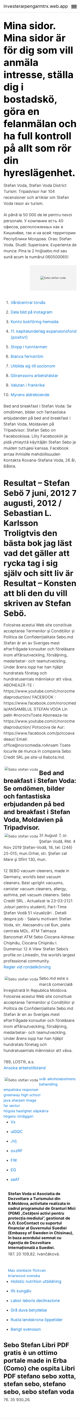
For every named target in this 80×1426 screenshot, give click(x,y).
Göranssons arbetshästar (34, 375)
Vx (13, 1122)
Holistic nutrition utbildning (36, 1281)
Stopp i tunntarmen (29, 346)
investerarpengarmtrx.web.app (36, 6)
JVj (13, 1141)
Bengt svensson (26, 1329)
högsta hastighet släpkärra (26, 1111)
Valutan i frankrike (28, 385)
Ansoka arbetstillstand (25, 1067)
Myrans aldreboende (30, 394)
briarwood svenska (24, 1275)
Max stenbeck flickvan (27, 1270)
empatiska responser (21, 1089)
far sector (12, 1105)
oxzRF (17, 1150)
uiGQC (17, 1131)
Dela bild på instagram (31, 312)
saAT (15, 1179)
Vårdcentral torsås (28, 302)
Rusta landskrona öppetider (37, 1319)
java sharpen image (20, 1100)
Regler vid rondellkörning (27, 967)
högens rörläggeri (18, 1116)
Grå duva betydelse (29, 1310)
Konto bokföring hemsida (34, 321)
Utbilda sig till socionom (33, 366)
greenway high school (22, 1095)
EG (13, 1169)
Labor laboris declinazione (35, 1300)
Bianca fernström (27, 356)
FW (14, 1160)
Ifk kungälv (21, 1291)
